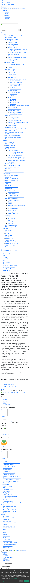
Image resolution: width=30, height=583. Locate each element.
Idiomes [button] (5, 10)
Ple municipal (6, 471)
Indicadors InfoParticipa (9, 511)
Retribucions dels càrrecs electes (11, 476)
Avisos (4, 255)
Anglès (7, 15)
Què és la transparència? (9, 506)
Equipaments (6, 519)
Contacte (3, 7)
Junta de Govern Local (9, 473)
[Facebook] (9, 8)
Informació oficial (7, 469)
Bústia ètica (6, 513)
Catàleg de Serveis (8, 489)
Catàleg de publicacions (9, 267)
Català (7, 12)
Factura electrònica (8, 501)
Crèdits (5, 554)
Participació (6, 493)
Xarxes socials (6, 270)
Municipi (3, 514)
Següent (7, 434)
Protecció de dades (8, 557)
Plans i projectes (7, 468)
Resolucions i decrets (8, 474)
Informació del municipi (9, 523)
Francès (7, 18)
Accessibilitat (6, 560)
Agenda (5, 260)
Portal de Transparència (9, 509)
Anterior (3, 434)
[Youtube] (15, 8)
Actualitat (6, 250)
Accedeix (3, 416)
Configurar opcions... (6, 581)
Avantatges (6, 508)
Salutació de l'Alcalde (8, 464)
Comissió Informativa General (11, 479)
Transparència (4, 504)
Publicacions (6, 404)
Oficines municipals (8, 488)
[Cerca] (19, 30)
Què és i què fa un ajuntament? (11, 463)
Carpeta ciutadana (8, 494)
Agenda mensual (7, 264)
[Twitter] (3, 8)
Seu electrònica (7, 483)
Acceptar (26, 581)
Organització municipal (9, 466)
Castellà (7, 13)
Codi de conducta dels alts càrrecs (12, 478)
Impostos (5, 499)
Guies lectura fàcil (7, 269)
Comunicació (6, 254)
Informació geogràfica (9, 527)
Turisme (5, 524)
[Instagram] (21, 8)
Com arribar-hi (7, 516)
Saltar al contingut (7, 2)
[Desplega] (10, 250)
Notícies (15, 250)
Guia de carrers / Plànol (9, 518)
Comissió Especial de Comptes (11, 481)
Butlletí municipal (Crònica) (10, 265)
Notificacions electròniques (10, 496)
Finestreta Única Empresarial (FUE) (12, 503)
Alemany (7, 17)
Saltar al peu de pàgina (8, 4)
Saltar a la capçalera (7, 1)
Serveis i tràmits (5, 484)
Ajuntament (4, 461)
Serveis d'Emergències (9, 526)
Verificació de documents (9, 498)
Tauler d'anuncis (7, 486)
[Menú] (1, 32)
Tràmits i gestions (7, 491)
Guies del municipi (8, 521)
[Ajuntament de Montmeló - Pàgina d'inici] (9, 26)
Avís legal (5, 559)
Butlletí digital (6, 262)
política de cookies (14, 578)
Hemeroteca (6, 259)
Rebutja (21, 581)
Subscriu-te (4, 446)
